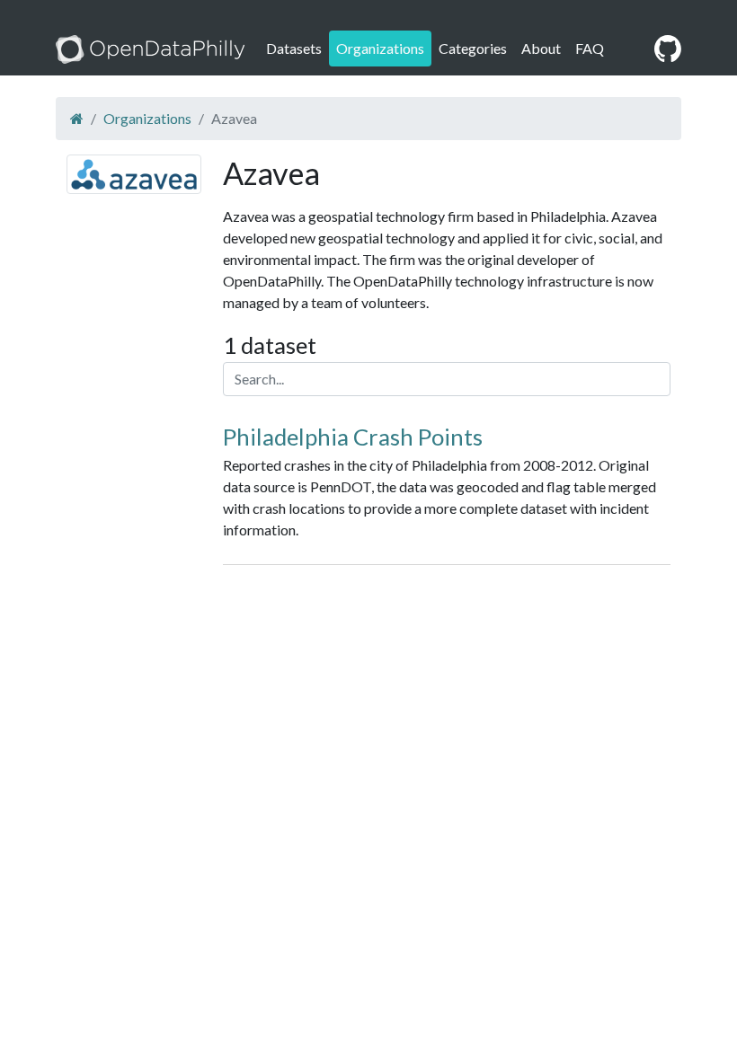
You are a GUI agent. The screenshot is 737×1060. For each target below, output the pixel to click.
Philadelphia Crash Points (353, 436)
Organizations (380, 48)
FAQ (589, 48)
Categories (473, 48)
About (541, 48)
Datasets (294, 48)
